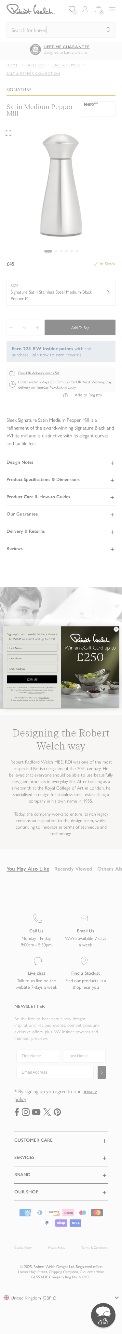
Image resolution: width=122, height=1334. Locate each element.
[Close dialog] (116, 629)
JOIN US (32, 679)
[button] (103, 1315)
